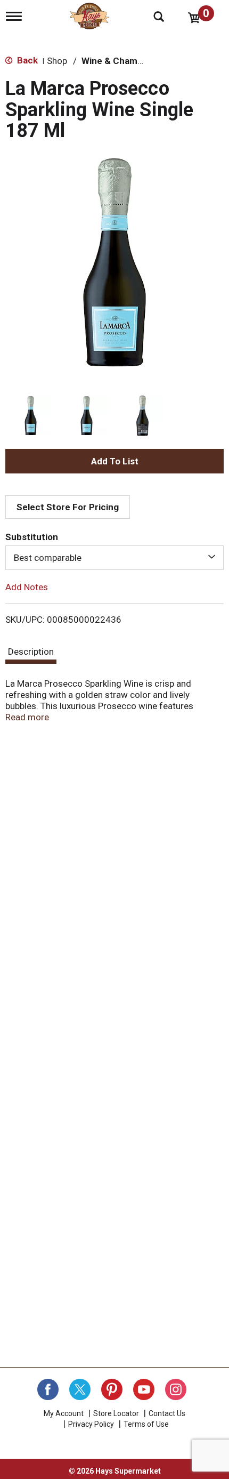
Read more (27, 717)
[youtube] (143, 1389)
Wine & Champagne (122, 60)
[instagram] (175, 1389)
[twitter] (80, 1389)
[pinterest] (111, 1389)
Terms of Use (146, 1424)
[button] (30, 415)
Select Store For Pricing (68, 507)
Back (26, 60)
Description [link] (31, 651)
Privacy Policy (91, 1424)
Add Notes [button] (26, 587)
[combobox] (114, 557)
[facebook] (48, 1389)
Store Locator (116, 1413)
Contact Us (167, 1413)
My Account (64, 1413)
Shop (57, 60)
